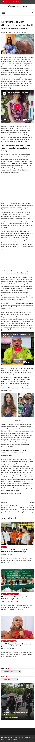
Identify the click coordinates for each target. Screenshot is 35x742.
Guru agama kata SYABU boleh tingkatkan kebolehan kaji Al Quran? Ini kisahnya (15, 551)
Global (9, 594)
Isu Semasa (18, 493)
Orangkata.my (17, 6)
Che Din (3, 648)
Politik (14, 641)
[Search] (32, 12)
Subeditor (23, 32)
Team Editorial (5, 601)
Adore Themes (13, 739)
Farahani (5, 717)
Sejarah (6, 709)
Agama (10, 493)
